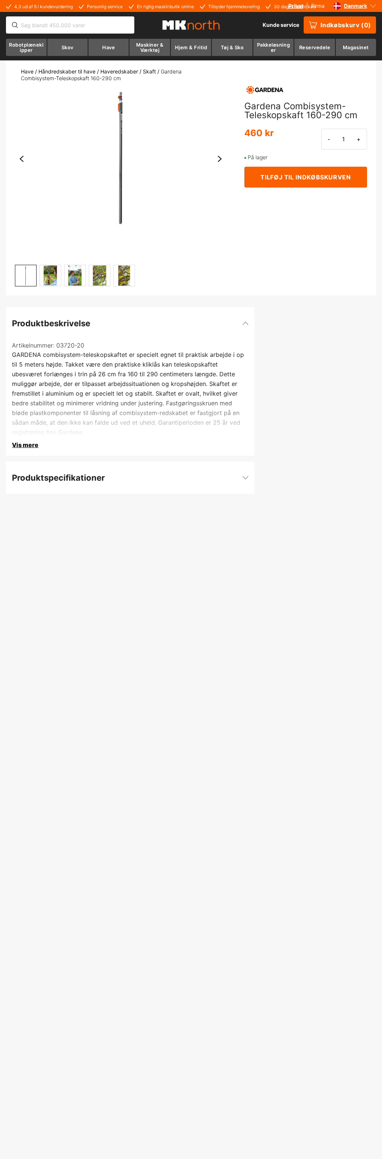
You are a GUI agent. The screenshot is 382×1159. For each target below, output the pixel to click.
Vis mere (25, 445)
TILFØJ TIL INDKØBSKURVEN (305, 177)
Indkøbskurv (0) (345, 25)
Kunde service (281, 25)
